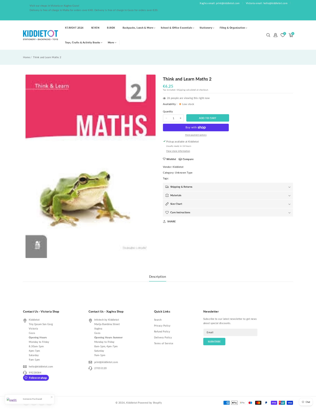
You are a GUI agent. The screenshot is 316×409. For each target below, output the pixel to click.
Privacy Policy (162, 325)
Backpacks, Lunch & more (138, 27)
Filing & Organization (232, 27)
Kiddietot (178, 166)
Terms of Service (163, 343)
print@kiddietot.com (106, 362)
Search (158, 319)
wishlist (171, 159)
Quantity (168, 111)
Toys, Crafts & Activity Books (82, 42)
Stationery (206, 27)
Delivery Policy (163, 337)
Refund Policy (162, 331)
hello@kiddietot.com (41, 366)
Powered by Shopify (150, 402)
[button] (268, 35)
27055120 (100, 368)
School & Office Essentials (176, 27)
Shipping (181, 90)
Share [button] (171, 221)
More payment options (196, 135)
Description (157, 276)
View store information (178, 151)
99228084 (35, 372)
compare (188, 159)
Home (26, 57)
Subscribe (214, 341)
